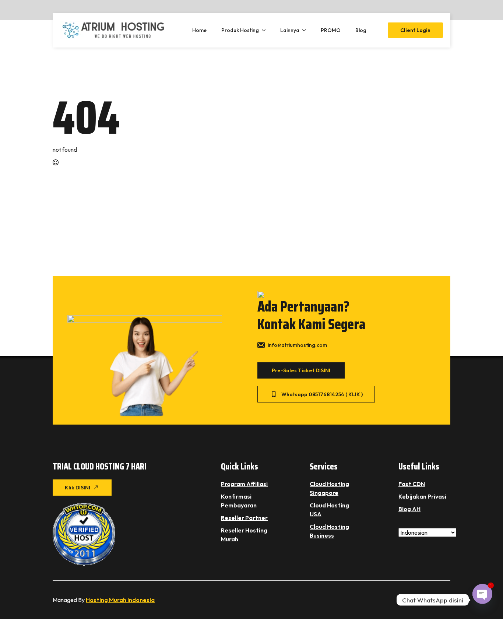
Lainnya (289, 30)
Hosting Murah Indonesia (120, 600)
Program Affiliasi (244, 484)
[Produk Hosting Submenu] (266, 30)
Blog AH (409, 509)
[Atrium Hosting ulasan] (84, 534)
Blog (360, 30)
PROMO (331, 30)
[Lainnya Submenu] (306, 30)
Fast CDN (411, 484)
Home (199, 30)
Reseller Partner (244, 517)
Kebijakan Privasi (422, 496)
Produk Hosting (240, 30)
